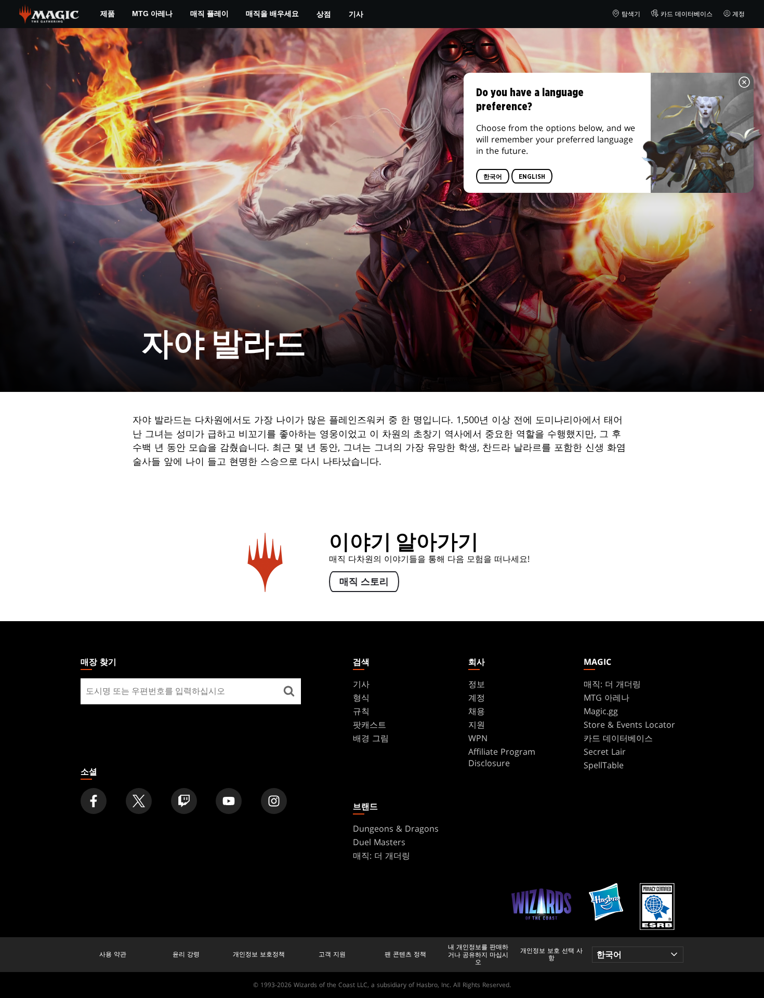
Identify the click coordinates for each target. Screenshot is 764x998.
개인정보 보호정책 (259, 954)
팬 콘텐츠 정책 (405, 954)
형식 (361, 697)
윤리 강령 (186, 954)
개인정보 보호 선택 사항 (551, 954)
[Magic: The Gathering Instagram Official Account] (274, 801)
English (532, 177)
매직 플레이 (209, 13)
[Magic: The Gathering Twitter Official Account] (139, 801)
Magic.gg (601, 711)
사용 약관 (112, 954)
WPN (478, 738)
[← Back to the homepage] (49, 13)
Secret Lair (605, 751)
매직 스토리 (364, 582)
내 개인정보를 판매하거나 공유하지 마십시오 (478, 954)
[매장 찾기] (289, 691)
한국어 (492, 177)
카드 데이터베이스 (687, 13)
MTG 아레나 (152, 13)
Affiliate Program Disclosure (501, 757)
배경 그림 (371, 738)
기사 (356, 14)
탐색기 (631, 13)
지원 (476, 724)
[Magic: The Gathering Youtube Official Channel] (229, 801)
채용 (476, 711)
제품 (107, 13)
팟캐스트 (369, 724)
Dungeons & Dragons (396, 828)
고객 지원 (332, 954)
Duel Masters (379, 842)
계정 (738, 13)
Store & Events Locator (629, 724)
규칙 (361, 711)
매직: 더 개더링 (612, 684)
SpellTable (604, 765)
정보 (476, 684)
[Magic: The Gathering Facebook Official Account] (94, 801)
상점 (324, 14)
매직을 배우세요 (272, 13)
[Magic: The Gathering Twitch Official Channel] (184, 801)
